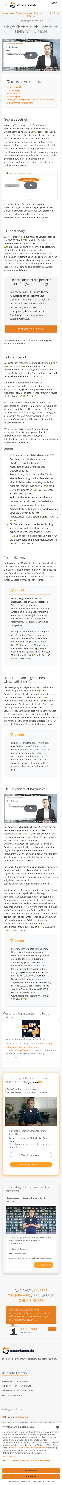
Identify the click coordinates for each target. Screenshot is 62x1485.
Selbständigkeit (14, 93)
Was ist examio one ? (31, 1155)
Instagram (23, 1416)
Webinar (43, 1092)
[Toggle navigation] (6, 5)
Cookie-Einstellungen (12, 1395)
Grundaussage (13, 90)
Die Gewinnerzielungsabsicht (20, 102)
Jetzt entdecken (43, 1264)
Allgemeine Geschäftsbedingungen (17, 1390)
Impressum (7, 1381)
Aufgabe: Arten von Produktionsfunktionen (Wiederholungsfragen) (29, 1047)
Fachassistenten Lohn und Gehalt (22, 1092)
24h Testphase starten (31, 1164)
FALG (42, 1198)
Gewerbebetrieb (14, 87)
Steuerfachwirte (14, 1089)
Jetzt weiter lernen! (31, 329)
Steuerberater (31, 1089)
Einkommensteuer (24, 13)
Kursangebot (8, 13)
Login (54, 2)
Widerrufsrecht (9, 1386)
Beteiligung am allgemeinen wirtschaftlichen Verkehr (30, 99)
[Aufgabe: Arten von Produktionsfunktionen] (31, 1029)
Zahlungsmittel (22, 1381)
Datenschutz (25, 1386)
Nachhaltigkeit (13, 96)
